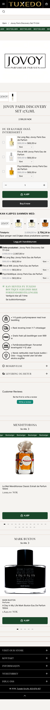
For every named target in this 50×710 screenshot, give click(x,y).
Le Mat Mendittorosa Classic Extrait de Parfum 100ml (24, 487)
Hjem (4, 23)
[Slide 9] (34, 524)
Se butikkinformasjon (16, 299)
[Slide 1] (4, 524)
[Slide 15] (23, 527)
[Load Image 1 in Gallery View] (4, 96)
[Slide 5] (19, 524)
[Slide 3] (12, 524)
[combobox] (25, 11)
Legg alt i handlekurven (25, 241)
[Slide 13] (15, 527)
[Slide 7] (27, 524)
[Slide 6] (23, 524)
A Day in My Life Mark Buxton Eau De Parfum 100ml (23, 606)
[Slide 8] (30, 524)
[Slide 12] (45, 524)
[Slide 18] (34, 527)
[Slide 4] (15, 524)
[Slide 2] (8, 524)
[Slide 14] (19, 527)
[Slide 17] (30, 527)
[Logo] (25, 4)
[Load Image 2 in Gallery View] (12, 97)
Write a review (25, 402)
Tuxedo (20, 689)
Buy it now (25, 203)
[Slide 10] (38, 524)
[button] (46, 4)
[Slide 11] (41, 524)
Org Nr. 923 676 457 (32, 689)
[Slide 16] (27, 527)
